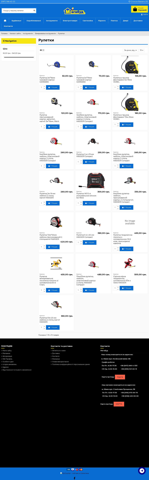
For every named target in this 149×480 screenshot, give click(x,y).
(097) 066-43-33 (8, 2)
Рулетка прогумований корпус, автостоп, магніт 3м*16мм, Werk (49, 118)
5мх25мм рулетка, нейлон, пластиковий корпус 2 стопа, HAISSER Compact (123, 157)
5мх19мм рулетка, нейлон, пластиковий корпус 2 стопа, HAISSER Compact (50, 157)
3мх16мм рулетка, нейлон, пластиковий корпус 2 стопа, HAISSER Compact (86, 118)
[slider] (3, 57)
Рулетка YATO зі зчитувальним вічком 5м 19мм (86, 196)
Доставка (56, 353)
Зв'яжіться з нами (59, 351)
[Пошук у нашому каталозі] (34, 11)
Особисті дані (8, 362)
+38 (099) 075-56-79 (129, 393)
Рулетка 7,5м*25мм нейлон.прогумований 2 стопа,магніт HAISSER (51, 237)
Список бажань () (139, 2)
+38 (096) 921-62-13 (129, 369)
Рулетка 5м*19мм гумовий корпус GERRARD (84, 80)
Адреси (6, 367)
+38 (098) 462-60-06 (130, 396)
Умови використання (60, 362)
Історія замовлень (9, 364)
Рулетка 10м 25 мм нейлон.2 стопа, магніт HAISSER (50, 320)
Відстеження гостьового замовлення (17, 370)
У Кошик (54, 87)
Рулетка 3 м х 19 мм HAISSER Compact (85, 155)
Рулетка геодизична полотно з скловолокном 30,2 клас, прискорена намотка (122, 239)
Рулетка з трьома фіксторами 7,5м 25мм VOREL (123, 117)
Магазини (6, 353)
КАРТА (119, 404)
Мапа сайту (7, 351)
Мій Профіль (7, 359)
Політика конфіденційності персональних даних (71, 364)
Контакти (55, 356)
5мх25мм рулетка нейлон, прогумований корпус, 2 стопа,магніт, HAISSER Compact (123, 198)
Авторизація (7, 356)
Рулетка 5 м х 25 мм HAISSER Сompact (85, 236)
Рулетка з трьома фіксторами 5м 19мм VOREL (122, 80)
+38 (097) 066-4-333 (128, 366)
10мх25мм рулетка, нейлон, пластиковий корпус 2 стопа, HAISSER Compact (86, 280)
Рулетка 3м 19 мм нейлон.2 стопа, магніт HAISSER (47, 196)
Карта (120, 377)
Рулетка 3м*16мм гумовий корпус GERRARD (47, 80)
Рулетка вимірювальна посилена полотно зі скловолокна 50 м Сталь (49, 280)
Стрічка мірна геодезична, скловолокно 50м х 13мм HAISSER (122, 279)
